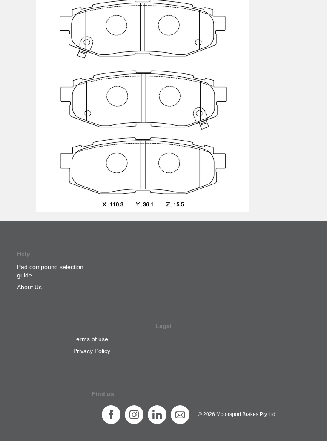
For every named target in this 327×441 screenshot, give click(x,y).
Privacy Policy (91, 351)
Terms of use (90, 339)
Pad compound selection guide (50, 271)
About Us (29, 287)
